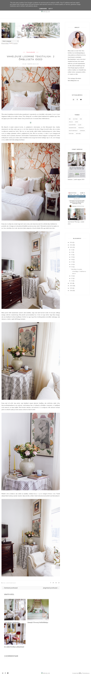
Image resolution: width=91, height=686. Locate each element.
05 (72, 267)
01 (72, 281)
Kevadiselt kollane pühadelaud (14, 647)
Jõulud (71, 121)
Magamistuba (72, 127)
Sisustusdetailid (30, 52)
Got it (51, 8)
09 (72, 257)
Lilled (79, 124)
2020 (71, 285)
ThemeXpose (85, 673)
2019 (71, 288)
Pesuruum (81, 127)
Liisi (25, 64)
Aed (70, 118)
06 (72, 264)
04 (72, 276)
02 (72, 278)
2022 (71, 247)
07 (72, 262)
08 (72, 259)
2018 (71, 290)
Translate (15, 43)
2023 (71, 245)
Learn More (43, 8)
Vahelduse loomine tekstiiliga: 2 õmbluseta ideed (78, 271)
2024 (71, 242)
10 (72, 254)
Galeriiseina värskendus (12, 622)
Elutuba (75, 118)
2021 (71, 283)
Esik (81, 118)
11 (72, 252)
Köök (76, 121)
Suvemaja (82, 130)
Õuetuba (71, 133)
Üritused (78, 133)
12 (72, 250)
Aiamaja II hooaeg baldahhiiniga (37, 622)
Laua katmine (72, 124)
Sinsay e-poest (37, 494)
